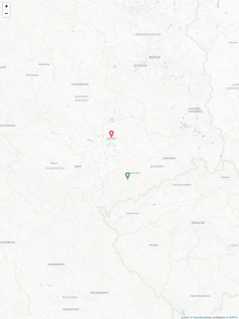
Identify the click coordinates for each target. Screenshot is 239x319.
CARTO (233, 317)
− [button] (6, 13)
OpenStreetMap (202, 317)
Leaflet (185, 317)
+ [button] (6, 6)
